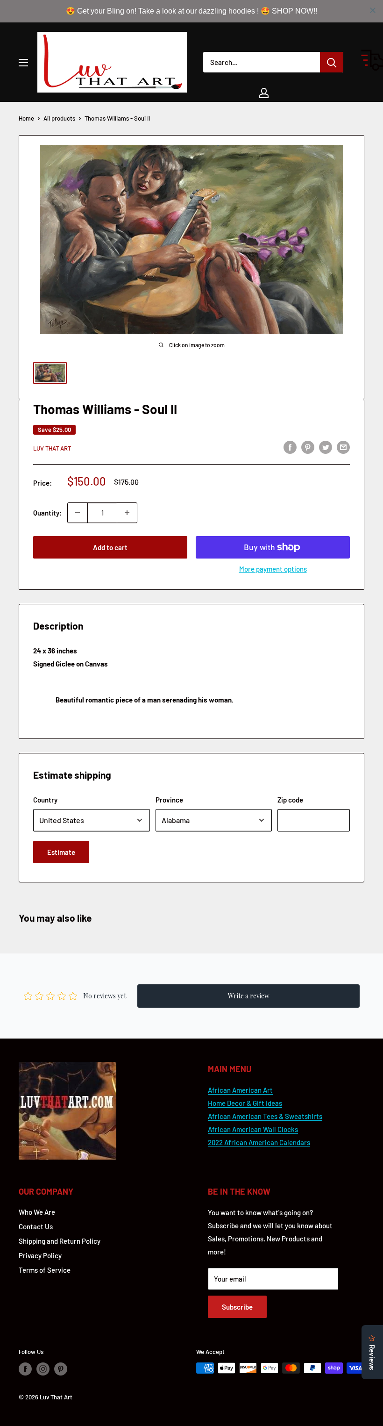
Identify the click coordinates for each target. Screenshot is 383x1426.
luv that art (52, 448)
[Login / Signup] (264, 93)
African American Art (240, 1090)
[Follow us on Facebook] (25, 1369)
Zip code (290, 799)
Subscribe (237, 1307)
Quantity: (47, 513)
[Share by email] (343, 447)
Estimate (61, 852)
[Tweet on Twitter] (325, 447)
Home (26, 118)
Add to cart (110, 547)
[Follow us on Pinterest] (60, 1369)
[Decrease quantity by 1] (77, 513)
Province (169, 799)
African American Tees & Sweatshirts (265, 1116)
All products (59, 118)
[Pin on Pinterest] (307, 447)
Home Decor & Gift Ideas (245, 1103)
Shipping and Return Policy (59, 1241)
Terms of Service (45, 1270)
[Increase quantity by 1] (127, 513)
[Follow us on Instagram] (43, 1369)
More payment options (273, 569)
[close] (372, 10)
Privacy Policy (40, 1255)
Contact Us (36, 1226)
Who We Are (37, 1212)
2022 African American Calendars (259, 1142)
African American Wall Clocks (253, 1129)
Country (45, 799)
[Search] (331, 62)
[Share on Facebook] (290, 447)
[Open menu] (23, 62)
